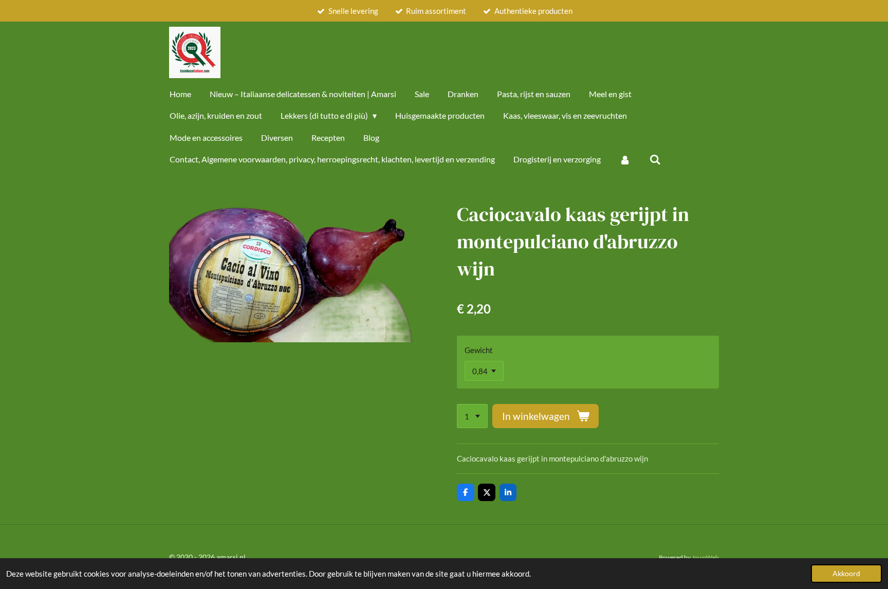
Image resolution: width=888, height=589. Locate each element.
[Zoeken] (654, 159)
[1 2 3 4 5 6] (472, 416)
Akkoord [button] (846, 573)
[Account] (625, 159)
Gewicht (479, 350)
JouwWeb (705, 557)
